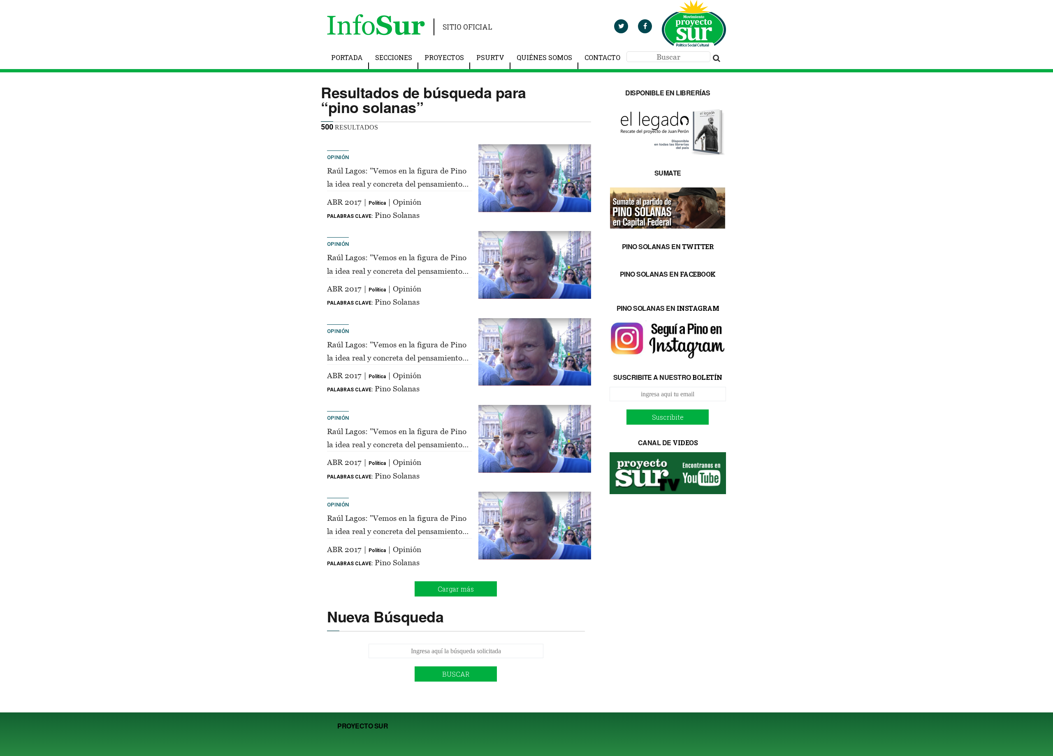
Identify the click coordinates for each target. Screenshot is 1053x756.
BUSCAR (456, 674)
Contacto (602, 57)
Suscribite (668, 417)
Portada (347, 57)
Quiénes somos (544, 57)
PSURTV (490, 57)
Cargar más (456, 589)
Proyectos (444, 57)
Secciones (393, 57)
